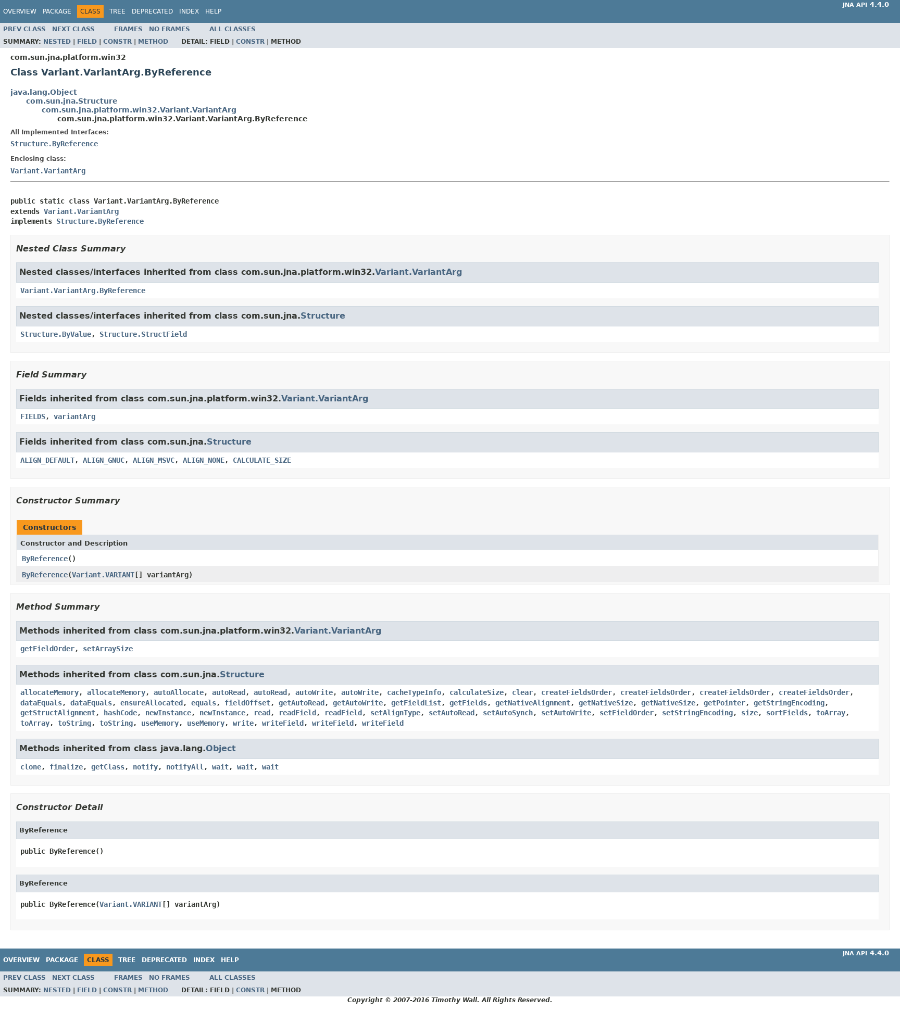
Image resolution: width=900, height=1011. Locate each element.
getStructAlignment (57, 713)
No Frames (169, 29)
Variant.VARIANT (103, 575)
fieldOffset (247, 703)
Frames (128, 29)
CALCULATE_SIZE (262, 460)
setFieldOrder (626, 713)
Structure (323, 316)
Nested (57, 41)
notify (145, 767)
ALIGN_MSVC (153, 460)
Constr (117, 41)
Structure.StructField (143, 334)
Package (57, 11)
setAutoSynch (508, 713)
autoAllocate (179, 692)
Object (221, 748)
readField (297, 713)
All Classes (232, 29)
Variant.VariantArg (47, 171)
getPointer (724, 703)
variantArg (74, 416)
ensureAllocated (151, 703)
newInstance (168, 713)
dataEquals (41, 703)
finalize (66, 767)
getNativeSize (606, 703)
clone (30, 767)
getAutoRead (301, 703)
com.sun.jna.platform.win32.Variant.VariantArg (139, 110)
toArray (830, 713)
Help (213, 11)
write (243, 723)
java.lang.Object (43, 92)
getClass (107, 767)
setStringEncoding (697, 713)
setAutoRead (451, 713)
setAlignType (395, 713)
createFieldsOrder (576, 692)
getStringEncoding (789, 703)
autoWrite (314, 692)
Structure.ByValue (55, 334)
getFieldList (416, 703)
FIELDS (32, 416)
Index (189, 11)
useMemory (160, 723)
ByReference (45, 558)
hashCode (120, 713)
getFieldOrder (47, 648)
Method (153, 41)
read (262, 713)
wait (220, 767)
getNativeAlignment (532, 703)
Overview (19, 11)
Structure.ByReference (54, 144)
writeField (283, 723)
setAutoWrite (566, 713)
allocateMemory (49, 692)
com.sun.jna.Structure (72, 101)
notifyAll (185, 767)
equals (203, 703)
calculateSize (476, 692)
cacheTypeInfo (414, 692)
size (749, 713)
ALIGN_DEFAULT (47, 460)
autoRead (228, 692)
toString (74, 723)
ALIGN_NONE (203, 460)
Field (87, 41)
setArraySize (108, 648)
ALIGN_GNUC (103, 460)
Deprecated (152, 11)
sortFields (787, 713)
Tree (117, 11)
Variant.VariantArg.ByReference (82, 290)
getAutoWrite (358, 703)
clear (522, 692)
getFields (468, 703)
